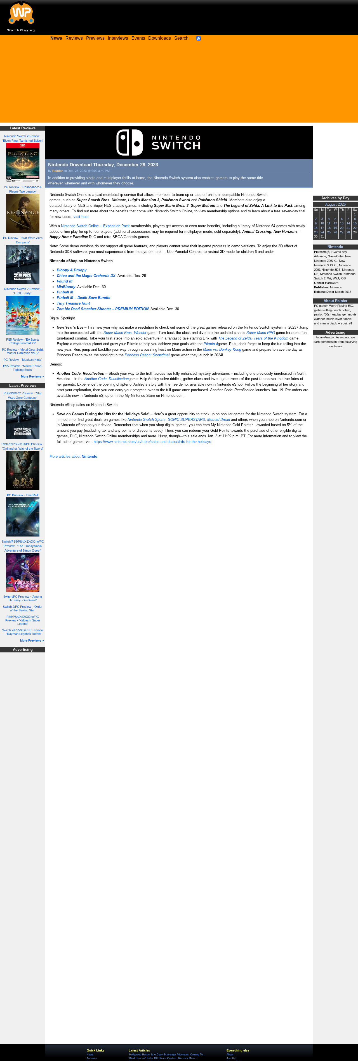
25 (329, 232)
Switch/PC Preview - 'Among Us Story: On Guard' (22, 598)
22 (355, 227)
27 (341, 232)
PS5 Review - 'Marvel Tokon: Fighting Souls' (22, 367)
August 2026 (335, 204)
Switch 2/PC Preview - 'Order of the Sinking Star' (23, 608)
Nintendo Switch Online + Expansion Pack (95, 226)
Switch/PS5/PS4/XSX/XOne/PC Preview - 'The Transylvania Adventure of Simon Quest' (23, 546)
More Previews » (32, 640)
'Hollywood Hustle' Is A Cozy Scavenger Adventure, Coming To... (167, 1054)
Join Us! (231, 1058)
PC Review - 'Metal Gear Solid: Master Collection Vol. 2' (23, 351)
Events (138, 38)
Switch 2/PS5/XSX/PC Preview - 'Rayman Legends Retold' (22, 631)
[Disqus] (179, 535)
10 (322, 223)
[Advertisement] (179, 84)
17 (322, 227)
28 (348, 232)
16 (315, 227)
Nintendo (335, 247)
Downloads (159, 38)
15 (355, 223)
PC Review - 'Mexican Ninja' (23, 359)
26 (335, 232)
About (230, 1054)
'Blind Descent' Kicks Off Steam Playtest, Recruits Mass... (163, 1058)
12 (335, 223)
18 (329, 227)
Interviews (118, 38)
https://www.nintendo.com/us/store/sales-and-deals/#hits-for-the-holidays (152, 442)
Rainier (57, 170)
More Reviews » (32, 376)
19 (335, 227)
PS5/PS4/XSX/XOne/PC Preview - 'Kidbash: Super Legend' (22, 620)
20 (341, 227)
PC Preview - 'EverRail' (22, 495)
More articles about (73, 456)
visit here (81, 217)
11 (328, 223)
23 (315, 232)
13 (341, 223)
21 (348, 227)
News (90, 1054)
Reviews (74, 38)
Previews (95, 38)
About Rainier (335, 301)
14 (348, 223)
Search (181, 38)
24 (322, 232)
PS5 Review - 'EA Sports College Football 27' (22, 341)
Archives (92, 1058)
